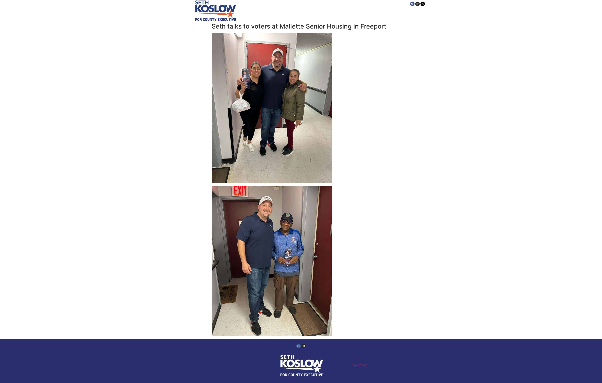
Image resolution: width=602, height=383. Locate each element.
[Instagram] (417, 4)
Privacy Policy (359, 365)
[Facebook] (412, 4)
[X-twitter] (422, 4)
